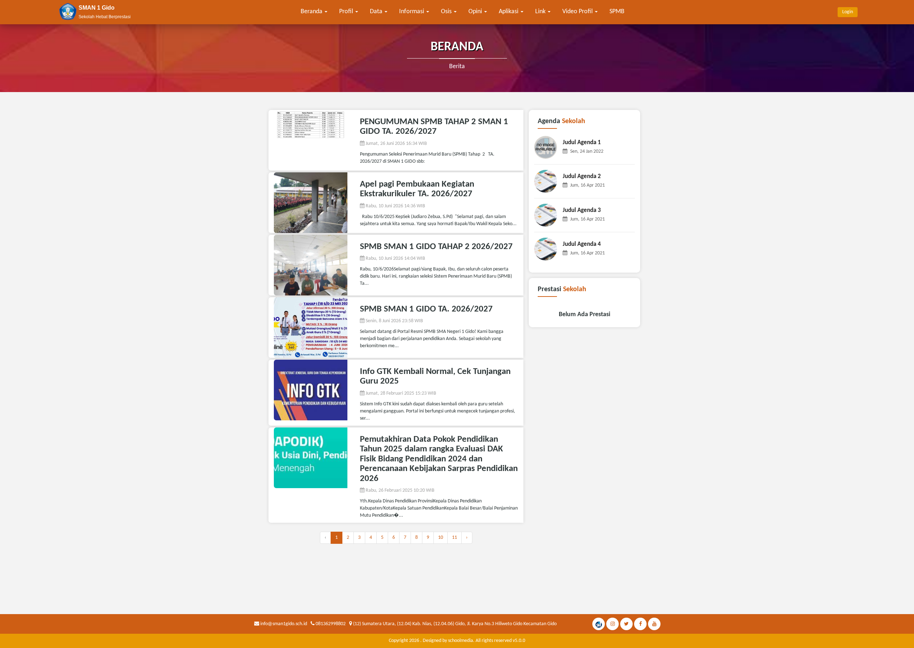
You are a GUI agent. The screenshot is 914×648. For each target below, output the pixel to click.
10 (440, 537)
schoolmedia (460, 640)
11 (454, 537)
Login (847, 12)
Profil (347, 11)
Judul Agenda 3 (582, 210)
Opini (475, 11)
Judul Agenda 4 (582, 244)
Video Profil (578, 11)
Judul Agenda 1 (582, 143)
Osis (447, 11)
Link (541, 11)
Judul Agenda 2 (582, 176)
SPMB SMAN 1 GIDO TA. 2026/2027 (426, 309)
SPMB (616, 11)
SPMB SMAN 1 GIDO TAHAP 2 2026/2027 (436, 246)
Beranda (312, 11)
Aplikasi (509, 11)
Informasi (412, 11)
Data (377, 11)
